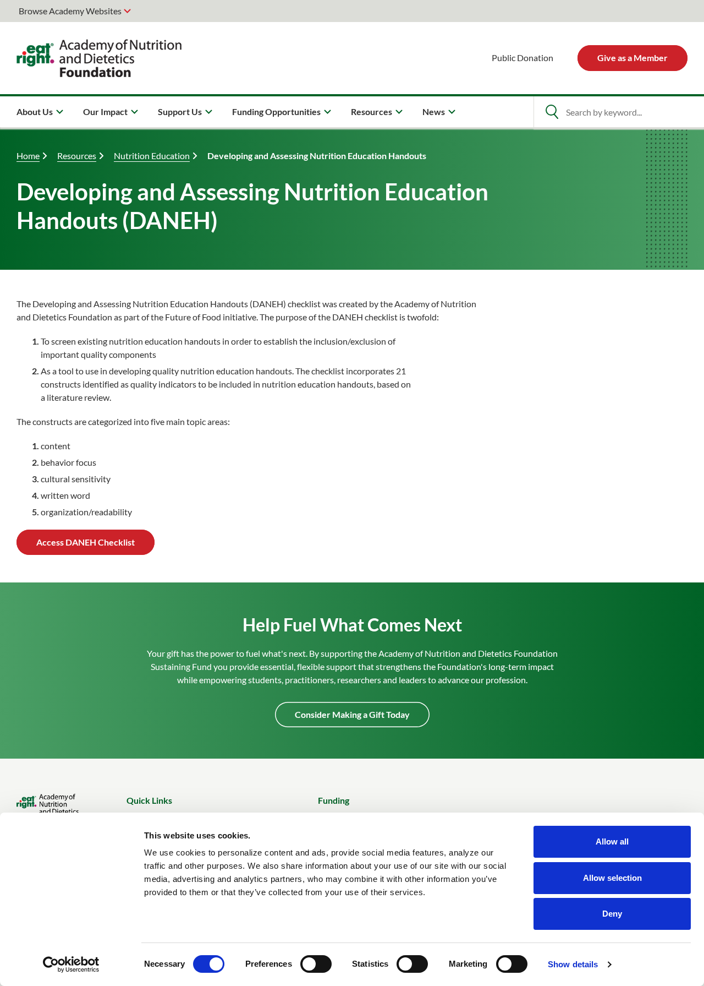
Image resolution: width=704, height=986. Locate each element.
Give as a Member (632, 57)
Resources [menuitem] (371, 111)
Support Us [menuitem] (180, 111)
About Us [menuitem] (34, 111)
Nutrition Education (152, 155)
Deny (612, 913)
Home (28, 155)
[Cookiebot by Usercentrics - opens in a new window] (71, 964)
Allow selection (612, 878)
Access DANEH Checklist (85, 542)
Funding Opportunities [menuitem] (276, 111)
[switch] (316, 964)
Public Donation (522, 57)
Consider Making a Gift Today (352, 714)
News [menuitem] (433, 111)
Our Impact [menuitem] (105, 111)
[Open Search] (551, 112)
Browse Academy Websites (70, 11)
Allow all (612, 841)
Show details (573, 964)
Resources (76, 155)
